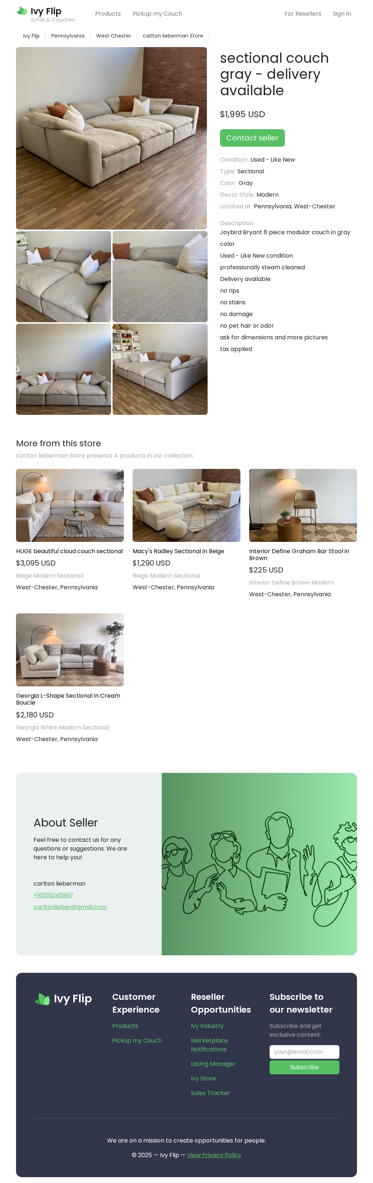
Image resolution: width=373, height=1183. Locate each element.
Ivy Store (203, 1078)
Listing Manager (213, 1064)
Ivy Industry (207, 1026)
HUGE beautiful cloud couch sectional (69, 551)
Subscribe (304, 1067)
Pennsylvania (68, 35)
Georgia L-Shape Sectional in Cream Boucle (68, 699)
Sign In (342, 13)
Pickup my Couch (157, 13)
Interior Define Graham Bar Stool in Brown (299, 555)
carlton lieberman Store (173, 35)
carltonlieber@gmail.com (70, 907)
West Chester (113, 35)
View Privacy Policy (214, 1155)
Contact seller (252, 138)
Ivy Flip (31, 35)
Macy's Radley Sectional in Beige (178, 551)
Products (108, 13)
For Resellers (302, 13)
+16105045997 (53, 895)
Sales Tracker (210, 1093)
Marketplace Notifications (209, 1044)
